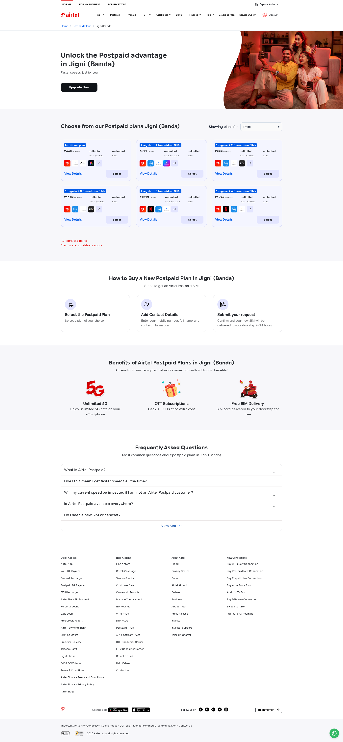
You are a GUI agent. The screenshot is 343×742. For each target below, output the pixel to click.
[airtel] (70, 15)
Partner (176, 592)
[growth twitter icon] (220, 709)
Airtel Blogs (67, 691)
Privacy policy (90, 725)
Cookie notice (109, 725)
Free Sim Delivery (71, 642)
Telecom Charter (181, 634)
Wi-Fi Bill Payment (71, 571)
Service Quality (247, 14)
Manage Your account (129, 599)
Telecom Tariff (69, 648)
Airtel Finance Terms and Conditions (82, 677)
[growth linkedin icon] (207, 709)
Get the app (99, 709)
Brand (175, 563)
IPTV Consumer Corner (130, 648)
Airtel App (67, 563)
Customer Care (125, 585)
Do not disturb (125, 656)
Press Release (180, 613)
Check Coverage (126, 571)
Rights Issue (68, 656)
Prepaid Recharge (71, 578)
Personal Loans (70, 606)
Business (177, 599)
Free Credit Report (72, 620)
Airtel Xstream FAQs (128, 634)
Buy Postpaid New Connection (245, 571)
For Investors (117, 4)
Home (64, 26)
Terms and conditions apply (81, 245)
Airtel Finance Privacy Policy (77, 684)
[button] (171, 469)
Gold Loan (67, 613)
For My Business (89, 4)
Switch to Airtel (236, 606)
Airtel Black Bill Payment (75, 599)
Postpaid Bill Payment (74, 585)
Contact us (122, 670)
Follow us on (188, 709)
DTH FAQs (122, 620)
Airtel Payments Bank (73, 627)
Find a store (123, 563)
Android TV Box (236, 592)
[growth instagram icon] (226, 709)
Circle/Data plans (74, 241)
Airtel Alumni (179, 585)
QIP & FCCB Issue (71, 663)
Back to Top (266, 709)
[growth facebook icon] (201, 709)
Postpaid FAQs (125, 627)
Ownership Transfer (128, 592)
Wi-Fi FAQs (122, 613)
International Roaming (240, 613)
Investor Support (182, 627)
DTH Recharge (69, 592)
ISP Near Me (123, 606)
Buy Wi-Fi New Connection (242, 563)
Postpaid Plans (82, 26)
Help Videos (123, 663)
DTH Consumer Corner (129, 642)
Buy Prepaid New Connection (244, 578)
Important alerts (70, 725)
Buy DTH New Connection (242, 599)
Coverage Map (227, 14)
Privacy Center (180, 571)
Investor (176, 620)
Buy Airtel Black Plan (239, 585)
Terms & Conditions (72, 670)
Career (175, 578)
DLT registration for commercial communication (148, 725)
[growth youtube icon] (213, 709)
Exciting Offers (69, 634)
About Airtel (179, 606)
